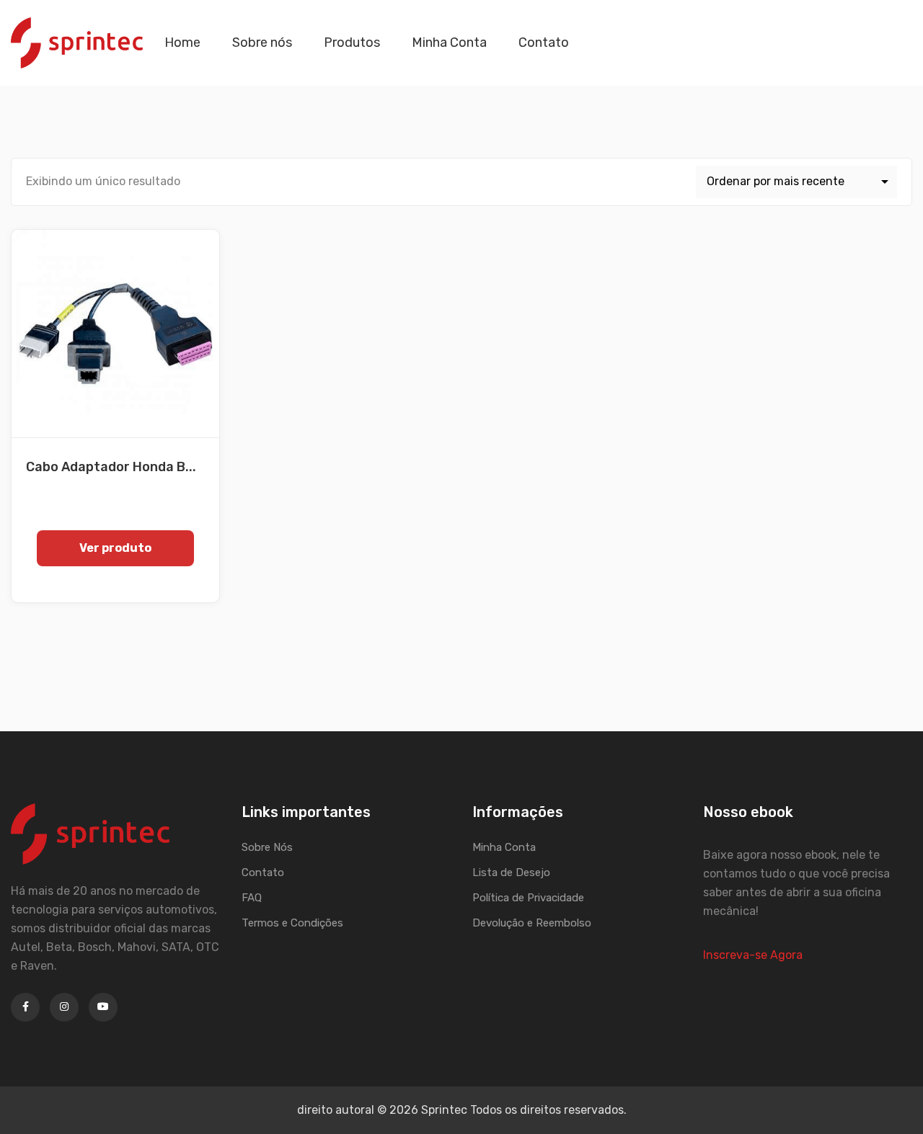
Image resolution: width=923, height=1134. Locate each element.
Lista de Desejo (511, 872)
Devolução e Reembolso (531, 922)
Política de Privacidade (528, 897)
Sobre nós (262, 42)
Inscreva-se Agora (753, 955)
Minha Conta (449, 42)
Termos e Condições (292, 922)
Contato (543, 42)
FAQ (252, 897)
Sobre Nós (267, 847)
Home (182, 42)
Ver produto (115, 548)
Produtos (352, 42)
